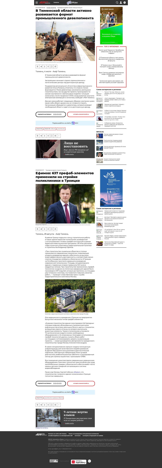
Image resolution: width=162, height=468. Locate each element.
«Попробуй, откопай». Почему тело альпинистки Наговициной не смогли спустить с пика (114, 118)
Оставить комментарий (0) (81, 114)
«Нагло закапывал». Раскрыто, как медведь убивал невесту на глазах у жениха (114, 100)
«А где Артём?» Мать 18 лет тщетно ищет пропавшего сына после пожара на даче (114, 231)
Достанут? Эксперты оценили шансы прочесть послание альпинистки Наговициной (115, 218)
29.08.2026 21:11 (40, 170)
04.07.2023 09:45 (40, 7)
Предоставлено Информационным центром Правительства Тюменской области (59, 62)
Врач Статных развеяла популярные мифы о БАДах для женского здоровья (111, 74)
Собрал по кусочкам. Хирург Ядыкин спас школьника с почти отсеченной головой (115, 112)
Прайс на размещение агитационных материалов (84, 433)
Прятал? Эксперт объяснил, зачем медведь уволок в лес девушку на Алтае (114, 93)
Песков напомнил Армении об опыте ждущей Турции (115, 147)
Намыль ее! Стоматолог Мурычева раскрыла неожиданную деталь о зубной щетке (114, 212)
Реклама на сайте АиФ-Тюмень (57, 433)
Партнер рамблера (64, 461)
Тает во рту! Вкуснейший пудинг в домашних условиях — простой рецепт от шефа (114, 243)
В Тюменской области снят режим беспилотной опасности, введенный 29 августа (111, 59)
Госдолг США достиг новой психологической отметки (112, 159)
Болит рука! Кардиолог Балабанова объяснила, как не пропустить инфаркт (111, 51)
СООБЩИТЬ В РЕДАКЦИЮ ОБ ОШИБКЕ (93, 435)
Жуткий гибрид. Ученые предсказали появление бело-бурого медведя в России (115, 237)
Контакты (77, 435)
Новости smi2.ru (42, 159)
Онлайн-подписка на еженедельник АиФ (60, 435)
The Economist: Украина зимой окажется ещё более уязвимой (113, 141)
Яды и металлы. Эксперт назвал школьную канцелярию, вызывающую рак (113, 225)
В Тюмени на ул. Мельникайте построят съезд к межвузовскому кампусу (111, 66)
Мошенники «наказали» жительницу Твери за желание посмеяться (114, 153)
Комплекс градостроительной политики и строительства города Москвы (68, 224)
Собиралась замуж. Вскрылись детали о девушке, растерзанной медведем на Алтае (114, 124)
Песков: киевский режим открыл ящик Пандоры (113, 135)
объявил (77, 372)
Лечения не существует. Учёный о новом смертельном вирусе (114, 105)
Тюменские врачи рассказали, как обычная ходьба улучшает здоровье (111, 81)
